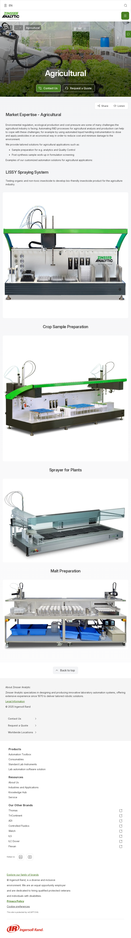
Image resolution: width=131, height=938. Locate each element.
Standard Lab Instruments (23, 764)
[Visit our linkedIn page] (20, 857)
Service (13, 797)
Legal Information (15, 701)
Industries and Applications (24, 787)
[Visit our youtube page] (30, 857)
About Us (14, 782)
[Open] (125, 16)
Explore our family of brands (23, 874)
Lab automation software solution (27, 769)
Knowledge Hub (18, 792)
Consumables (16, 759)
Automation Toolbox (20, 754)
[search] (125, 5)
